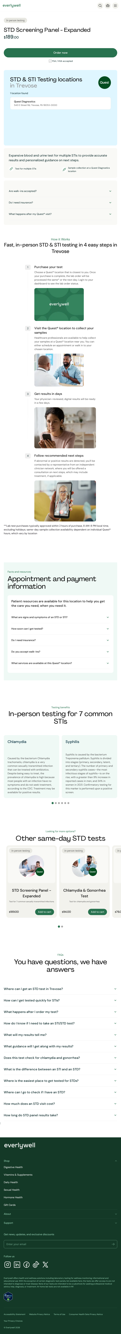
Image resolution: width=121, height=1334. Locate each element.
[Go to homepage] (12, 6)
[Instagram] (7, 1265)
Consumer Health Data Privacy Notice (86, 1314)
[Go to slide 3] (59, 803)
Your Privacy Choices (13, 1321)
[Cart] (108, 6)
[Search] (100, 6)
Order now (60, 53)
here (80, 1281)
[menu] (115, 6)
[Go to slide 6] (68, 803)
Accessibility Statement (14, 1314)
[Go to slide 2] (56, 803)
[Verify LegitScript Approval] (8, 1296)
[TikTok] (36, 1265)
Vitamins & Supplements (18, 1174)
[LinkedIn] (17, 1265)
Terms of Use (59, 1314)
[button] (113, 1244)
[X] (45, 1265)
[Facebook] (26, 1265)
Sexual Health (12, 1189)
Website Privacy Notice (39, 1314)
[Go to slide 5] (65, 803)
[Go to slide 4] (62, 803)
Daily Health (11, 1182)
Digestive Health (13, 1167)
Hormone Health (13, 1197)
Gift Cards (10, 1205)
